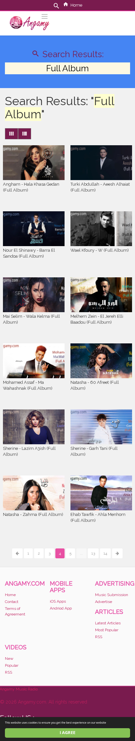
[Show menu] (44, 15)
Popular (11, 665)
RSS (98, 637)
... (81, 553)
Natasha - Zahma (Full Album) (33, 514)
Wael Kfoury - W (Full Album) (99, 250)
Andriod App (61, 608)
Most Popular (106, 630)
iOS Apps (58, 601)
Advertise (103, 601)
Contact (11, 601)
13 (93, 553)
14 (105, 553)
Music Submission (111, 594)
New (9, 658)
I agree (67, 732)
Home (76, 5)
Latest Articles (108, 623)
